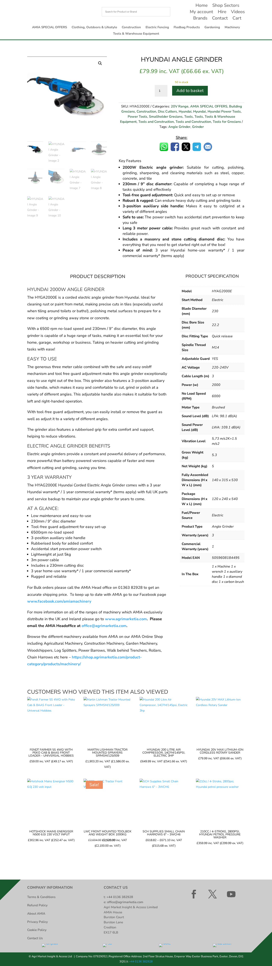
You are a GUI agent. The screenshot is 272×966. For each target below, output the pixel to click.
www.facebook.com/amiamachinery (59, 601)
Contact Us (35, 938)
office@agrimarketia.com (104, 625)
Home (202, 6)
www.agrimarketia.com (126, 618)
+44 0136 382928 (119, 897)
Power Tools (137, 116)
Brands (200, 19)
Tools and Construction (156, 121)
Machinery (232, 27)
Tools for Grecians (227, 121)
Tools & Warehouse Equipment (136, 34)
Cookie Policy (37, 930)
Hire (222, 12)
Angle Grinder (179, 126)
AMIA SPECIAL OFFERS (49, 27)
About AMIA (36, 913)
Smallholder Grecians (166, 116)
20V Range (179, 106)
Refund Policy (37, 905)
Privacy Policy (37, 922)
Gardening (212, 27)
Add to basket (190, 90)
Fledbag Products (187, 27)
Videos (238, 12)
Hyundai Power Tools (224, 111)
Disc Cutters (167, 111)
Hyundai (185, 111)
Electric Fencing (157, 27)
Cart (236, 19)
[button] (100, 63)
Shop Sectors (225, 6)
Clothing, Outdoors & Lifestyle (94, 27)
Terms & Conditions (41, 897)
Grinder (198, 126)
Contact (220, 19)
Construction (131, 27)
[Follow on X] (212, 894)
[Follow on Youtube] (231, 894)
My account (201, 12)
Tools (188, 116)
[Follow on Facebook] (193, 894)
